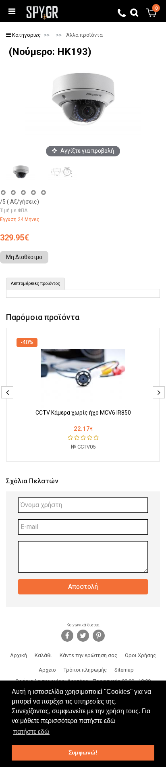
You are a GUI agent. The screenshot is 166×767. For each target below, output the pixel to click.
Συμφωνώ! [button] (83, 752)
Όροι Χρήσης (140, 655)
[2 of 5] (13, 193)
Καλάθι (43, 655)
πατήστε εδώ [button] (31, 731)
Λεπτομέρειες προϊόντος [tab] (35, 283)
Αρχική (18, 655)
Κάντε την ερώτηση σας (88, 655)
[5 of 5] (44, 193)
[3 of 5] (23, 193)
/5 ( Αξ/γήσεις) (19, 201)
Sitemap (124, 670)
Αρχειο (47, 670)
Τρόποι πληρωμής (85, 670)
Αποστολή (83, 586)
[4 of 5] (33, 193)
